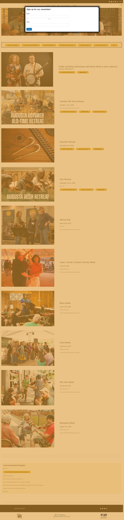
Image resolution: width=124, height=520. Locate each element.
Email (28, 22)
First (27, 18)
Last (49, 18)
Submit (29, 29)
